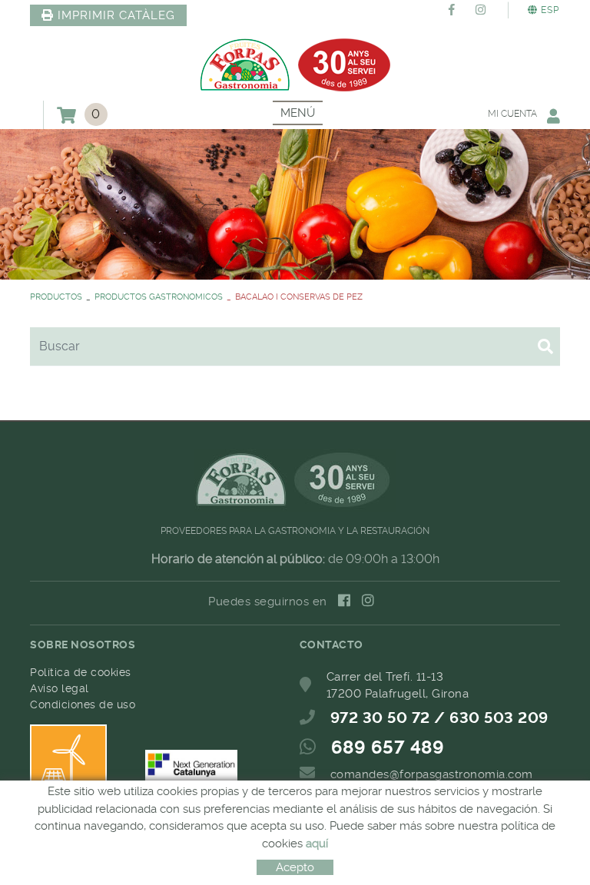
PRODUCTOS (56, 297)
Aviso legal (59, 688)
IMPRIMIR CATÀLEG (116, 15)
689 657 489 (388, 747)
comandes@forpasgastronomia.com (431, 774)
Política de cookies (80, 672)
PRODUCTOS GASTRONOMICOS (158, 297)
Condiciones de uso (82, 704)
